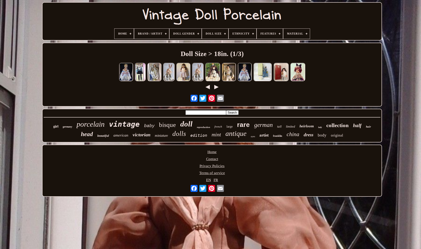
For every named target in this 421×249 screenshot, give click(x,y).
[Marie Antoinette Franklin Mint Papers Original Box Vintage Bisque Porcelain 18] (244, 72)
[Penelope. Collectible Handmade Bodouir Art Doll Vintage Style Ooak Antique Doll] (213, 72)
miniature (161, 135)
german (263, 124)
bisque (167, 124)
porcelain (91, 124)
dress (308, 134)
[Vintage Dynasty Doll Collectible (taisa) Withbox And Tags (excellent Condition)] (281, 72)
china (293, 134)
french (218, 126)
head (87, 134)
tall (279, 126)
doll (186, 124)
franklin (277, 135)
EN (208, 180)
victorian (141, 134)
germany (67, 126)
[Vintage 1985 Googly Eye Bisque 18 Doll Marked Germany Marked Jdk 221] (183, 72)
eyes (253, 136)
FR (216, 180)
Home (212, 152)
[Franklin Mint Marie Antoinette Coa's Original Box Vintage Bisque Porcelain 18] (126, 72)
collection (337, 125)
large (230, 126)
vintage (124, 124)
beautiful (103, 135)
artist (264, 135)
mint (216, 134)
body (322, 135)
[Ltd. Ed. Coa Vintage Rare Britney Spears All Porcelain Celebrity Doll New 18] (140, 72)
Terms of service (212, 173)
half (357, 125)
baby (149, 125)
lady (320, 127)
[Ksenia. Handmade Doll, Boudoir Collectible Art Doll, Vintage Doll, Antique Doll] (298, 72)
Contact (212, 159)
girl (55, 126)
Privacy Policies (212, 166)
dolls (179, 133)
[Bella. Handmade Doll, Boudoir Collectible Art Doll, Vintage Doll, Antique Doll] (169, 72)
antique (235, 133)
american (120, 135)
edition (198, 135)
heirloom (307, 126)
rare (243, 124)
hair (368, 126)
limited (290, 126)
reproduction (203, 127)
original (337, 135)
